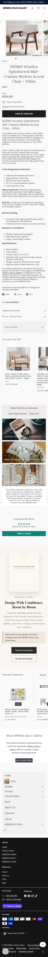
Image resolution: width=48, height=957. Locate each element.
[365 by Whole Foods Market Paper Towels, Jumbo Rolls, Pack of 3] (18, 701)
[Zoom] (38, 52)
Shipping (5, 107)
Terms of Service (33, 945)
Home (4, 61)
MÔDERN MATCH (9, 858)
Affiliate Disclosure (9, 951)
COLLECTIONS (8, 851)
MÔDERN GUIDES (9, 854)
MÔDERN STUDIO (9, 862)
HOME (4, 847)
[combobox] (24, 14)
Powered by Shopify (26, 951)
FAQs (4, 879)
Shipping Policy (8, 948)
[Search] (43, 14)
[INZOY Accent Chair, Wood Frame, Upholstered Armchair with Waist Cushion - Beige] (18, 365)
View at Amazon (24, 114)
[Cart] (38, 8)
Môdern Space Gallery (12, 272)
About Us (5, 876)
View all (43, 675)
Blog (4, 883)
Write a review (24, 533)
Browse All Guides (24, 659)
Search (4, 872)
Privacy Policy (34, 948)
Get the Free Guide (24, 650)
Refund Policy (21, 948)
